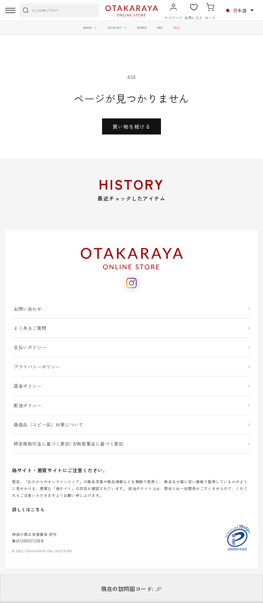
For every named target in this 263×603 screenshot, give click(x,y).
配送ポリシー (28, 405)
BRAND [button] (87, 27)
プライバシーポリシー (37, 366)
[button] (239, 10)
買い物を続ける (131, 126)
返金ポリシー (28, 386)
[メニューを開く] (10, 10)
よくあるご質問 (30, 328)
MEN (160, 27)
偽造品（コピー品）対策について (49, 424)
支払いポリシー (30, 347)
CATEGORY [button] (115, 27)
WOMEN (142, 27)
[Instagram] (131, 283)
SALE (176, 27)
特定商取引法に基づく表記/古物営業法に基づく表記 (68, 443)
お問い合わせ (28, 309)
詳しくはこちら (28, 509)
